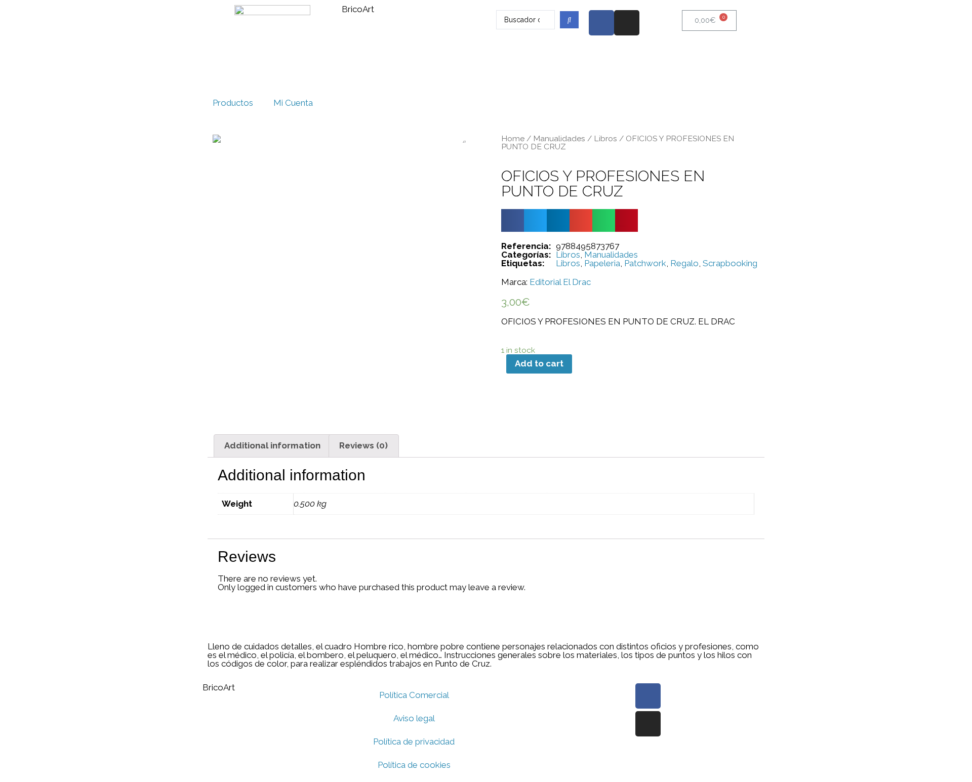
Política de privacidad (414, 741)
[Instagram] (626, 22)
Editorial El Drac (560, 282)
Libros (605, 138)
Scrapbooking (730, 263)
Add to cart (539, 363)
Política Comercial (414, 695)
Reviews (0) (363, 445)
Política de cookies (414, 765)
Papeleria (602, 263)
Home (512, 138)
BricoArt (358, 9)
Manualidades (559, 138)
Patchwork (645, 263)
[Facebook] (601, 22)
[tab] (273, 446)
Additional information (272, 445)
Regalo (684, 263)
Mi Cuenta (293, 103)
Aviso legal (414, 718)
